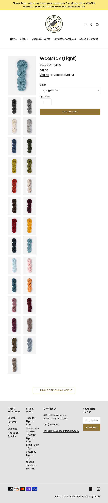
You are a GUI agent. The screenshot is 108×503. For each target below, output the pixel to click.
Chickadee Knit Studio (71, 496)
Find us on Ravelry (13, 434)
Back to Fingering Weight (56, 390)
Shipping (44, 74)
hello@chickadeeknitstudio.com (61, 430)
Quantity (45, 96)
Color (43, 84)
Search (12, 418)
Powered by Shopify (91, 496)
